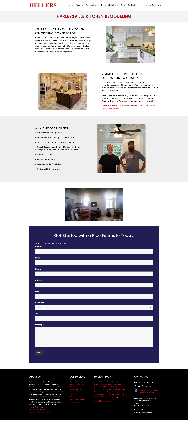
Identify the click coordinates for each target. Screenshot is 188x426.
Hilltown (105, 394)
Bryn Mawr (98, 389)
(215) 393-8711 (148, 382)
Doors (72, 397)
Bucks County (123, 397)
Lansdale (97, 382)
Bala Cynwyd (116, 387)
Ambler (106, 389)
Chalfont (97, 397)
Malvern (107, 387)
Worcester (113, 389)
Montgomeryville (100, 384)
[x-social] (143, 386)
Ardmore (125, 387)
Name (38, 246)
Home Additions (76, 392)
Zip (36, 313)
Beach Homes (75, 402)
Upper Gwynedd (118, 382)
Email (38, 258)
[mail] (147, 386)
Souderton (119, 392)
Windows (73, 394)
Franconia (98, 394)
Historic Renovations (77, 399)
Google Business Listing (148, 390)
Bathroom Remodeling (78, 384)
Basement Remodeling (78, 387)
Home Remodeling (77, 389)
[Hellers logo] (43, 4)
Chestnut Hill (99, 387)
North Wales (106, 382)
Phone (38, 269)
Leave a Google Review (148, 393)
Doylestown (123, 394)
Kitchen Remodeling (77, 382)
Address (39, 280)
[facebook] (135, 386)
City (37, 291)
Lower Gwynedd (108, 392)
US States (39, 302)
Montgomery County (109, 397)
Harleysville (112, 384)
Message (40, 324)
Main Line (120, 384)
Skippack (97, 392)
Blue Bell (121, 389)
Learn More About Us (37, 409)
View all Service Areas (102, 401)
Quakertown (114, 394)
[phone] (151, 386)
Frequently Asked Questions (40, 412)
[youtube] (139, 386)
